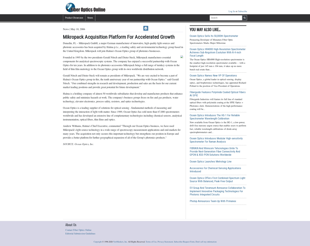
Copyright (98, 241)
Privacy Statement (165, 241)
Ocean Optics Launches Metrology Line (211, 161)
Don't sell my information (206, 241)
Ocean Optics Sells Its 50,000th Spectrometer (214, 35)
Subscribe (242, 11)
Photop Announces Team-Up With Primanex (213, 201)
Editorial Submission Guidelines (80, 233)
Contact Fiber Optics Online (78, 229)
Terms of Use (151, 241)
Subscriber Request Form (184, 241)
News (90, 17)
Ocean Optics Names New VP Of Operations (213, 75)
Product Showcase (74, 17)
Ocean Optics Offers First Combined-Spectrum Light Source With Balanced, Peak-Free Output (217, 179)
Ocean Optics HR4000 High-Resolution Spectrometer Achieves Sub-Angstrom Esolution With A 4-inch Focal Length (218, 52)
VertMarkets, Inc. (120, 241)
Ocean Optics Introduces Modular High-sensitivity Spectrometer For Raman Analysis (216, 140)
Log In (232, 11)
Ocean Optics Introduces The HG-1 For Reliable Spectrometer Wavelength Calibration (215, 117)
